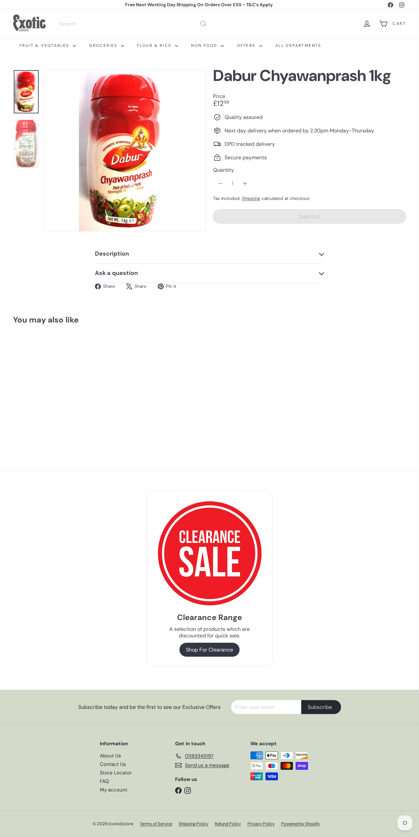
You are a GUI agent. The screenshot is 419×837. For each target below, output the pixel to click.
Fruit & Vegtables (45, 45)
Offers (247, 45)
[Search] (203, 23)
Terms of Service (156, 824)
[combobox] (133, 23)
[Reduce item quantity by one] (220, 183)
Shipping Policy (193, 824)
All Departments (298, 45)
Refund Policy (228, 824)
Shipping (251, 198)
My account (113, 790)
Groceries (104, 45)
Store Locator (116, 772)
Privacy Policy (261, 824)
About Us (110, 755)
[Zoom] (125, 150)
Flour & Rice (155, 45)
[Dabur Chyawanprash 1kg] (43, 382)
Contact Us (113, 764)
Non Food (205, 45)
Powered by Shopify (300, 824)
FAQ (104, 781)
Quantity (223, 170)
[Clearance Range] (209, 553)
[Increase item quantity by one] (245, 183)
